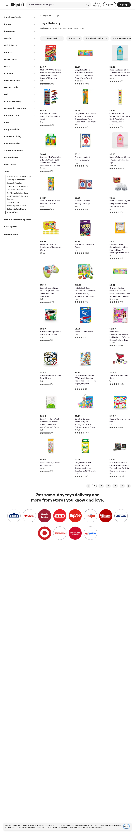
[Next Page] (129, 486)
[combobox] (55, 4)
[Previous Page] (88, 486)
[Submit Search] (87, 4)
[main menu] (6, 4)
